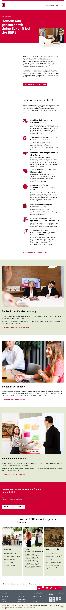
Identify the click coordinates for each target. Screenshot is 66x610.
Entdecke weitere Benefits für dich (36, 252)
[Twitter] (54, 601)
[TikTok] (50, 601)
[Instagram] (60, 598)
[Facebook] (57, 598)
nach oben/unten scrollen (64, 588)
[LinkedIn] (50, 598)
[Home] (3, 584)
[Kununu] (54, 598)
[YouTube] (57, 601)
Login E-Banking (50, 5)
